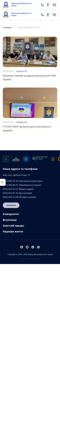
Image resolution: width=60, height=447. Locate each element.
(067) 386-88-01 (10, 185)
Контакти (11, 205)
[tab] (30, 215)
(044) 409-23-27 (10, 189)
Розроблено (30, 259)
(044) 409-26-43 (10, 181)
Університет (21, 71)
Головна (7, 27)
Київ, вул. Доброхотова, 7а (16, 175)
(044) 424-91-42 (10, 193)
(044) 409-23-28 (10, 197)
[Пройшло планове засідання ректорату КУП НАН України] (30, 52)
